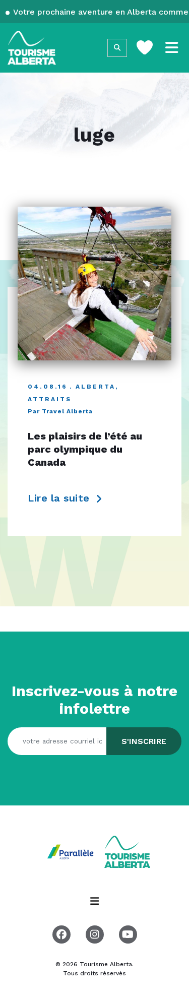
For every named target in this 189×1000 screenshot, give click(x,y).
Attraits (50, 399)
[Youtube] (128, 934)
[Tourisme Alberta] (32, 48)
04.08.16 (48, 386)
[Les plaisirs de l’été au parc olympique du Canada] (94, 283)
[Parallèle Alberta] (71, 851)
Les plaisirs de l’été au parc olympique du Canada (85, 449)
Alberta (95, 386)
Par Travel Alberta (60, 411)
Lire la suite (60, 498)
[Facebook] (61, 934)
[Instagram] (95, 934)
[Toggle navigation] (171, 48)
